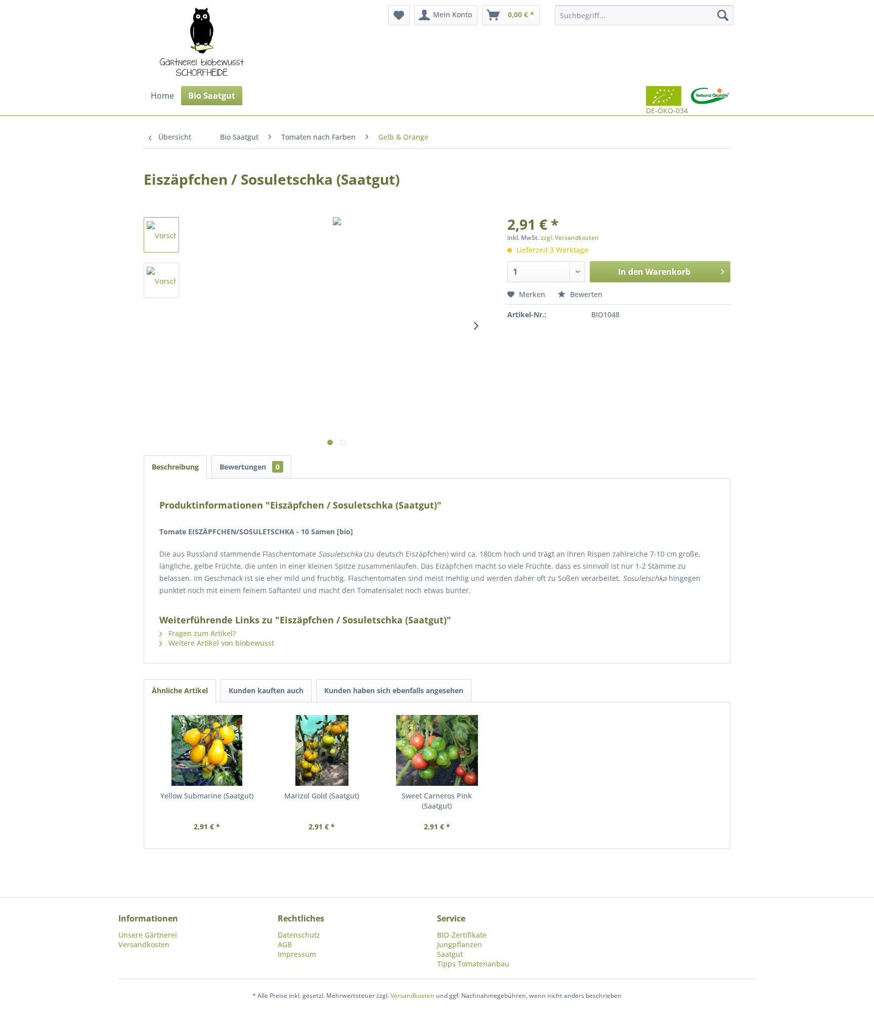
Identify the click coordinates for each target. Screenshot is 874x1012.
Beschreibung (175, 467)
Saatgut (450, 954)
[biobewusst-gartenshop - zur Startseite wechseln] (202, 43)
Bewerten (585, 294)
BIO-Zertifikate (462, 935)
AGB (285, 944)
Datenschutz (299, 935)
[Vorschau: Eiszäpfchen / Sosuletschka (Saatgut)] (161, 234)
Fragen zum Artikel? (201, 633)
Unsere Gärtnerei (147, 935)
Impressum (297, 954)
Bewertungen (250, 467)
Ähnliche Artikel (180, 690)
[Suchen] (722, 15)
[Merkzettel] (399, 15)
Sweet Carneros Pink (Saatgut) (437, 801)
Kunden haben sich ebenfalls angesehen (393, 690)
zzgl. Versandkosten (570, 237)
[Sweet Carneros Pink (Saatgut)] (437, 750)
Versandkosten (143, 944)
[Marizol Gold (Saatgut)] (322, 750)
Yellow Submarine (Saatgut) (206, 795)
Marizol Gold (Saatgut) (321, 795)
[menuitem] (399, 15)
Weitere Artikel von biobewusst (220, 643)
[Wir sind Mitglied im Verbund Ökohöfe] (710, 100)
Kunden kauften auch (266, 690)
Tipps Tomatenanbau (473, 963)
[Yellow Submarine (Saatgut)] (207, 750)
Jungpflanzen (459, 944)
